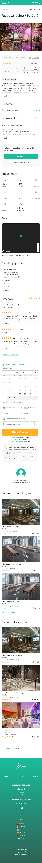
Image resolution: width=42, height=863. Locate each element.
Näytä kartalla (34, 58)
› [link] (35, 372)
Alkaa (8, 413)
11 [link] (9, 386)
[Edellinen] (6, 512)
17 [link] (4, 390)
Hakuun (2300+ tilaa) (12, 748)
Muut (22, 838)
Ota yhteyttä (21, 156)
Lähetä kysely (21, 432)
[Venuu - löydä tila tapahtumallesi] (5, 2)
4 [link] (9, 382)
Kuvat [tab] (4, 21)
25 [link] (9, 394)
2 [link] (35, 378)
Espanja (22, 824)
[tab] (21, 110)
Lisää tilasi (21, 795)
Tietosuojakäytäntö (21, 855)
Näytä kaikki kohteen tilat (10, 612)
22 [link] (30, 390)
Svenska (21, 776)
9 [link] (35, 382)
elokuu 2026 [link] (20, 372)
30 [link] (20, 378)
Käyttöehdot (21, 852)
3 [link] (4, 382)
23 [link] (35, 390)
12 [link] (14, 386)
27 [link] (4, 378)
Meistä (21, 812)
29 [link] (15, 378)
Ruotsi (22, 832)
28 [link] (9, 378)
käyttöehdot (16, 439)
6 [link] (19, 382)
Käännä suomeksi (10, 79)
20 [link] (20, 390)
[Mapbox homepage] (6, 251)
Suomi (6, 776)
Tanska (22, 827)
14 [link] (25, 386)
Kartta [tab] (10, 21)
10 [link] (4, 386)
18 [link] (9, 390)
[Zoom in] (38, 244)
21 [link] (25, 390)
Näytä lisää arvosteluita (10, 355)
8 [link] (30, 382)
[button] (2, 37)
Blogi (21, 815)
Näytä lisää (5, 96)
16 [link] (35, 386)
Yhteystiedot (21, 803)
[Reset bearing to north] (38, 250)
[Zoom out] (38, 247)
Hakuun (5, 10)
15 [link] (30, 386)
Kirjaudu (21, 792)
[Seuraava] (36, 512)
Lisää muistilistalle (34, 10)
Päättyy (27, 413)
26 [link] (15, 394)
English (35, 776)
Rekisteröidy (21, 789)
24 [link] (4, 394)
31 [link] (25, 378)
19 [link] (14, 390)
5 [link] (14, 382)
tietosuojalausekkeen (17, 441)
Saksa (22, 835)
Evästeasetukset (21, 849)
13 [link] (20, 386)
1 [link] (9, 398)
